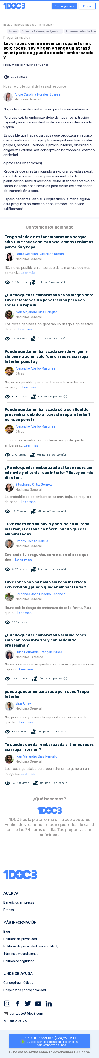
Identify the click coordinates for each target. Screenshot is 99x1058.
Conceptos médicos (18, 983)
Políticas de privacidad (20, 939)
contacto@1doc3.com (23, 1013)
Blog (6, 932)
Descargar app (64, 6)
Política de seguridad (18, 961)
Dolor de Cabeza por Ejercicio (41, 31)
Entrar (87, 6)
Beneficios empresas (18, 903)
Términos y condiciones (20, 954)
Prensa (8, 910)
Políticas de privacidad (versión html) (30, 946)
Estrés (13, 31)
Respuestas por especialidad (24, 990)
